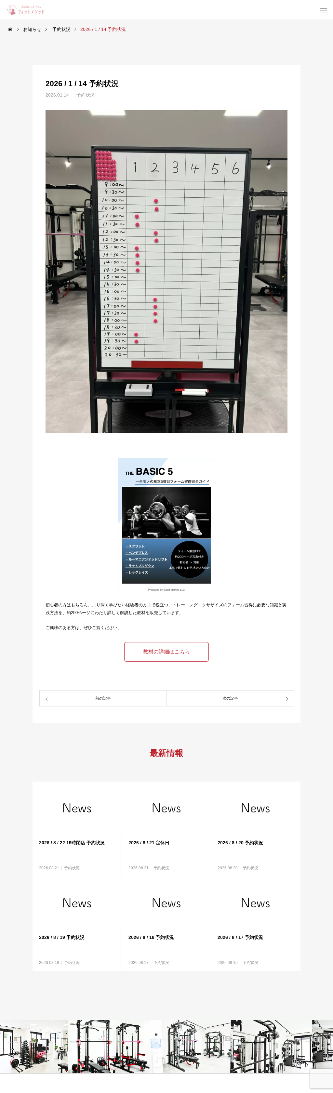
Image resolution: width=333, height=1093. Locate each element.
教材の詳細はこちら (166, 651)
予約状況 (85, 95)
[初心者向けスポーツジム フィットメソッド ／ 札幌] (30, 10)
